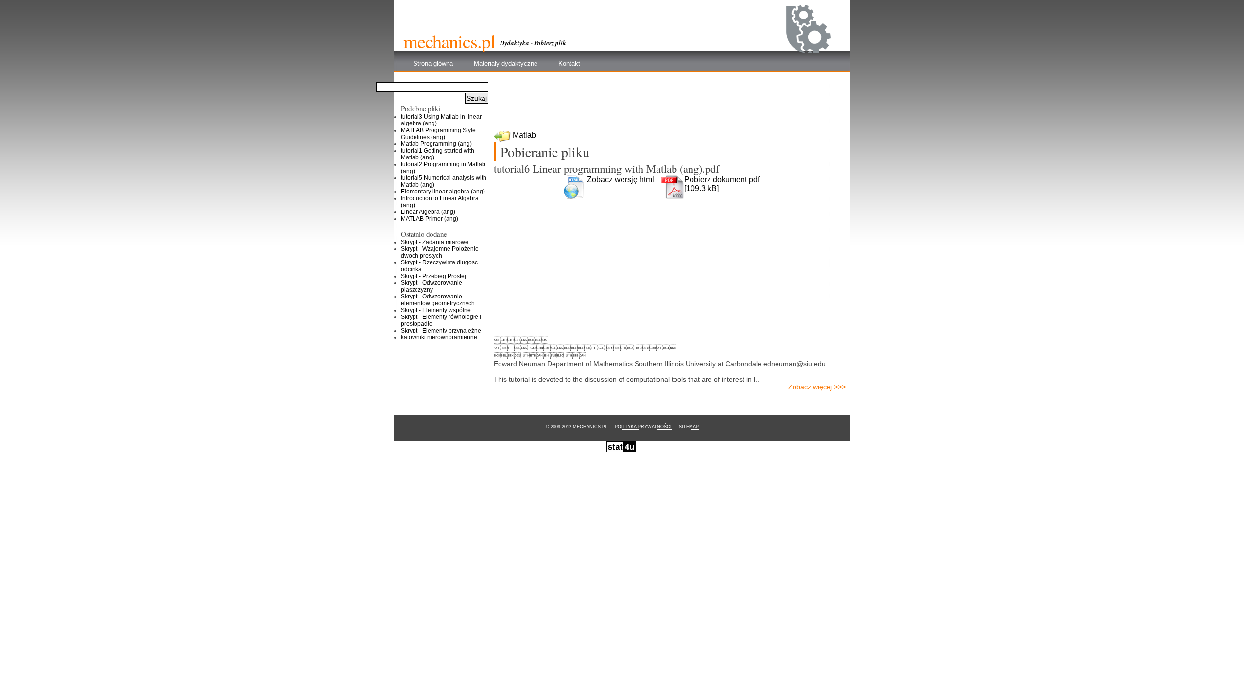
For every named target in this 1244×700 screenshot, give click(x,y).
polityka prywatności (643, 426)
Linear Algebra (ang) (428, 212)
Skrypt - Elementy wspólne (436, 310)
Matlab (524, 135)
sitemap (689, 426)
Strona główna (433, 63)
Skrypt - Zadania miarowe (434, 242)
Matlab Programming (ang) (436, 143)
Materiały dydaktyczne (505, 63)
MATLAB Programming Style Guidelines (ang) (438, 133)
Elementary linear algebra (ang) (443, 191)
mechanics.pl (449, 40)
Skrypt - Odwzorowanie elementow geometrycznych (438, 300)
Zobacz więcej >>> (817, 387)
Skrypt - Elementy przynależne (441, 330)
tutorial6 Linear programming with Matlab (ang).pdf (606, 168)
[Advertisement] (670, 105)
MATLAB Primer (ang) (429, 218)
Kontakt (569, 63)
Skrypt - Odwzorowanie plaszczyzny (431, 286)
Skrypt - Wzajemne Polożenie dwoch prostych (440, 252)
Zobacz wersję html (620, 179)
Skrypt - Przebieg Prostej (433, 276)
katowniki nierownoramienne (439, 337)
